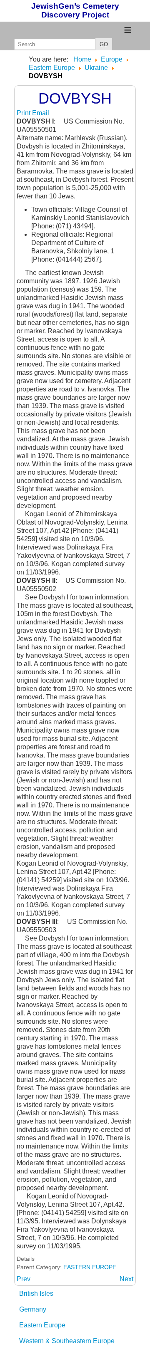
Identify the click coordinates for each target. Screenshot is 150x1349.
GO (104, 44)
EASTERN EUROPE (89, 1267)
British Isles (36, 1293)
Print (24, 112)
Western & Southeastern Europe (67, 1340)
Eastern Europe (42, 1325)
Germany (32, 1309)
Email (40, 112)
